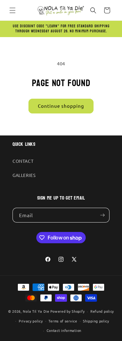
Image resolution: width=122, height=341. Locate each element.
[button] (12, 10)
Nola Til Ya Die (36, 311)
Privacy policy (31, 320)
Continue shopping (61, 106)
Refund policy (102, 311)
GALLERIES (24, 175)
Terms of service (62, 320)
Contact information (64, 330)
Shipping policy (96, 320)
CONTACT (23, 161)
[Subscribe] (102, 215)
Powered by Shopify (67, 311)
